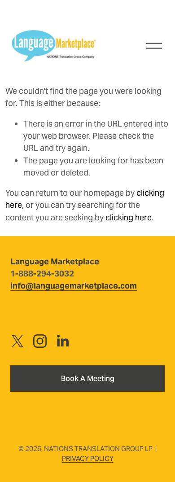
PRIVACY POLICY (88, 458)
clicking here (128, 217)
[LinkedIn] (62, 341)
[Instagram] (40, 341)
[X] (17, 341)
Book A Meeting (87, 378)
